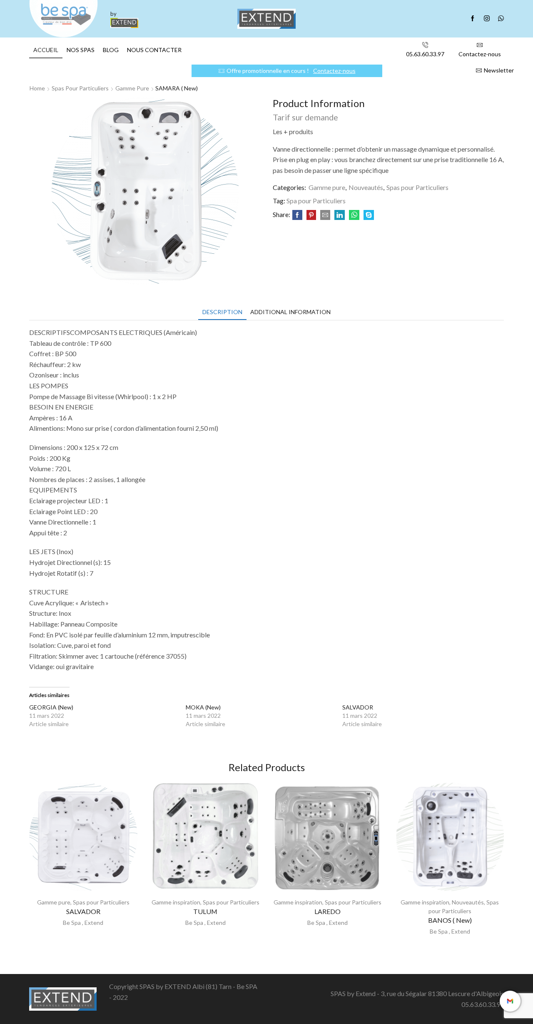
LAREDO (327, 911)
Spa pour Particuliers (316, 201)
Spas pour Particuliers (80, 88)
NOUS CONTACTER (154, 49)
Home (37, 88)
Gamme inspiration (176, 902)
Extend (94, 922)
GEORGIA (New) (51, 707)
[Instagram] (487, 18)
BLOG (111, 49)
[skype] (367, 215)
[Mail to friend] (325, 215)
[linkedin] (339, 215)
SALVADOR (357, 707)
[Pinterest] (311, 215)
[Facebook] (473, 18)
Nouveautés (366, 187)
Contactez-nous (334, 70)
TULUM (205, 911)
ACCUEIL (45, 49)
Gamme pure (132, 88)
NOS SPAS (81, 49)
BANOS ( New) (450, 920)
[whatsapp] (354, 215)
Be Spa (72, 922)
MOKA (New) (203, 707)
